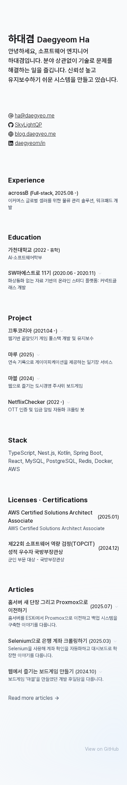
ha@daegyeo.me (35, 115)
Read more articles (30, 698)
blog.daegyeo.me (35, 134)
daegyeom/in (30, 143)
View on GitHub (102, 749)
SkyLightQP (28, 125)
